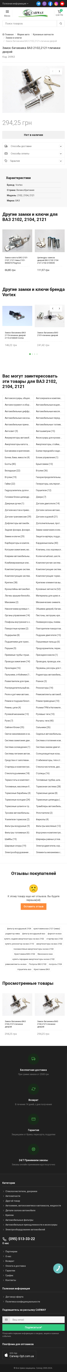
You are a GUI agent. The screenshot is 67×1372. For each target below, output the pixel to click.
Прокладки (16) (13, 668)
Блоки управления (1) (47, 457)
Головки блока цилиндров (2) (19, 497)
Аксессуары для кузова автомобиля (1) (50, 437)
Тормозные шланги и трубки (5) (19, 806)
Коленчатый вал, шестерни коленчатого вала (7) (50, 556)
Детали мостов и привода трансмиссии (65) (19, 510)
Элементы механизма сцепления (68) (50, 852)
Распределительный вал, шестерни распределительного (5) (19, 688)
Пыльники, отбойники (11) (18, 674)
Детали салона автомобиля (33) (50, 510)
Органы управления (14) (17, 615)
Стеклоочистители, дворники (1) (50, 767)
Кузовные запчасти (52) (48, 589)
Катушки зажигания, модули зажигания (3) (19, 549)
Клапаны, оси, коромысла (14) (50, 549)
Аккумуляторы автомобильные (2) (19, 437)
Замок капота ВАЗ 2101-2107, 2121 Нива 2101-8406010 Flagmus (16, 260)
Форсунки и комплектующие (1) (50, 832)
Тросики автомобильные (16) (19, 813)
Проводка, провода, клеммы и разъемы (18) (50, 661)
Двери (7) (41, 497)
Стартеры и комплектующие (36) (19, 767)
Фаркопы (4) (42, 819)
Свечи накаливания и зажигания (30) (19, 734)
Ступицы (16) (43, 773)
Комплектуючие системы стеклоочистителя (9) (50, 562)
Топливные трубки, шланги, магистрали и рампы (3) (50, 780)
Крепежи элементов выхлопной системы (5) (50, 582)
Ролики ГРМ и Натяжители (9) (50, 707)
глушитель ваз (24, 969)
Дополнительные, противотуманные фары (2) (50, 523)
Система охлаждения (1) (17, 747)
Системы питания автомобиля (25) (19, 753)
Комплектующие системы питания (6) (19, 576)
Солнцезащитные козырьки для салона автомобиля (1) (50, 753)
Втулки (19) (11, 477)
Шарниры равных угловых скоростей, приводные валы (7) (50, 839)
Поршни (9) (10, 648)
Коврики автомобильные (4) (19, 556)
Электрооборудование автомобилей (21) (19, 852)
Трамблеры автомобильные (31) (50, 806)
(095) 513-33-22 (21, 1239)
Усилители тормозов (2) (17, 819)
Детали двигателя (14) (48, 503)
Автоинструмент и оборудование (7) (19, 405)
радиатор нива (12, 933)
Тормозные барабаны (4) (18, 793)
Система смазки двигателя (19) (50, 747)
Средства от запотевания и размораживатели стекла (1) (19, 760)
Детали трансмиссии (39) (18, 516)
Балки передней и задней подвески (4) (50, 451)
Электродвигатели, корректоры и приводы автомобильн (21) (50, 846)
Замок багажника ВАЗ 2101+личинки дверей (47, 333)
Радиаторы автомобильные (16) (50, 674)
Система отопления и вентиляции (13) (50, 740)
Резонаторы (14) (44, 688)
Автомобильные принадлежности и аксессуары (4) (19, 424)
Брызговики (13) (44, 464)
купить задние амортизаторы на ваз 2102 (24, 939)
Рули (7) (9, 720)
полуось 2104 (55, 964)
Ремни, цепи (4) (13, 707)
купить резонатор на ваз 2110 (19, 944)
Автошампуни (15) (45, 431)
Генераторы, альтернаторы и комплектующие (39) (50, 484)
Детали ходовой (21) (47, 516)
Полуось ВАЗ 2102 (37, 964)
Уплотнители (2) (44, 813)
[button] (30, 354)
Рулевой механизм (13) (17, 714)
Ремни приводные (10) (47, 701)
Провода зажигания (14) (17, 661)
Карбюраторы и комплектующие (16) (19, 543)
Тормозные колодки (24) (17, 799)
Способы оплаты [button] (19, 153)
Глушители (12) (43, 490)
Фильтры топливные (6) (17, 832)
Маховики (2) (11, 602)
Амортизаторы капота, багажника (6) (19, 444)
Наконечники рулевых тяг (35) (19, 609)
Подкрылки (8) (12, 635)
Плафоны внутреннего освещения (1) (19, 622)
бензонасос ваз (45, 954)
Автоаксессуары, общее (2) (19, 398)
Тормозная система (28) (48, 786)
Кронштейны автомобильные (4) (19, 589)
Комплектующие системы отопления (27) (50, 569)
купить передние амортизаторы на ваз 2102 (33, 959)
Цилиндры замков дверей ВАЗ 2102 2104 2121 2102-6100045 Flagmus (47, 260)
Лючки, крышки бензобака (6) (19, 595)
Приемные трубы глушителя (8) (19, 655)
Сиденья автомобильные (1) (50, 734)
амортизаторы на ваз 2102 (49, 944)
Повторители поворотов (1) (50, 628)
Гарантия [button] (15, 161)
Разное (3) (41, 681)
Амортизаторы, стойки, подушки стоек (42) (50, 444)
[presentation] (53, 71)
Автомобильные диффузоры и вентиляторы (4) (19, 411)
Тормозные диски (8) (46, 793)
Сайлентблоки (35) (14, 727)
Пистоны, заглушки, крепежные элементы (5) (50, 615)
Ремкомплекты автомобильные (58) (50, 694)
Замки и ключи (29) (14, 536)
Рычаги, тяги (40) (45, 720)
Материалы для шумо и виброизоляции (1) (50, 595)
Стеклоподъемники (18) (17, 773)
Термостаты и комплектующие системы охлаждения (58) (19, 780)
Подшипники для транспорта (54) (19, 641)
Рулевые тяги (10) (45, 714)
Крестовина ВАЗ (42, 969)
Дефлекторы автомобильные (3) (19, 523)
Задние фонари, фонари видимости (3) (19, 530)
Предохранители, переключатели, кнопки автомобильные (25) (50, 648)
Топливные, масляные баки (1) (19, 786)
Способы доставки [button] (20, 146)
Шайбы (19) (11, 839)
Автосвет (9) (11, 431)
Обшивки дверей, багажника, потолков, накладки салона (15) (50, 609)
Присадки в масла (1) (47, 655)
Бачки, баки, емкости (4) (17, 457)
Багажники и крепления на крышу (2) (19, 451)
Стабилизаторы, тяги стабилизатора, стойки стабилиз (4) (50, 760)
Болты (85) (10, 464)
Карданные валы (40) (47, 543)
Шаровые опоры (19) (15, 846)
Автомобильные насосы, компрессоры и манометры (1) (19, 418)
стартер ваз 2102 (54, 939)
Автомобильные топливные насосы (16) (50, 424)
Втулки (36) (42, 470)
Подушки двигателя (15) (48, 635)
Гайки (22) (10, 484)
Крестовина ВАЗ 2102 (24, 954)
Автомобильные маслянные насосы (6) (50, 411)
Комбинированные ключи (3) (19, 562)
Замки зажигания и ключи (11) (50, 530)
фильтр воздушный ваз (33, 933)
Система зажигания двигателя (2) (19, 740)
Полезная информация (14, 3)
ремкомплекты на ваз (15, 964)
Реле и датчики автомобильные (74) (19, 694)
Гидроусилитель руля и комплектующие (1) (19, 490)
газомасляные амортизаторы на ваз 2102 (34, 949)
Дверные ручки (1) (14, 503)
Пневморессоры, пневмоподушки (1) (50, 622)
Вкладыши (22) (12, 470)
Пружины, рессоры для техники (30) (50, 668)
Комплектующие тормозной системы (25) (50, 576)
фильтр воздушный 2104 (19, 928)
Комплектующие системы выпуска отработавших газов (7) (19, 569)
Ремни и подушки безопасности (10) (19, 701)
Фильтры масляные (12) (48, 826)
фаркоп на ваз (55, 933)
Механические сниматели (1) (50, 602)
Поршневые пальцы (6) (48, 641)
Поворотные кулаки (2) (16, 628)
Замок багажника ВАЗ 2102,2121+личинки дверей (15, 1024)
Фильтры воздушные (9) (17, 826)
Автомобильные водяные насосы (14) (50, 405)
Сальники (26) (43, 727)
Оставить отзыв (33, 906)
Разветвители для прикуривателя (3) (19, 681)
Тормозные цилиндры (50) (49, 799)
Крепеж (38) (11, 582)
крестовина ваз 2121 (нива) (47, 928)
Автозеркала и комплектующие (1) (50, 398)
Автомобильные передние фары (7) (50, 418)
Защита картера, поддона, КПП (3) (50, 536)
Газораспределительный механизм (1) (50, 477)
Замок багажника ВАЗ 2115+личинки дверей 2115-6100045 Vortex (15, 335)
